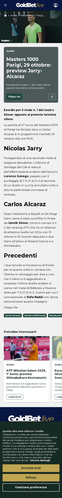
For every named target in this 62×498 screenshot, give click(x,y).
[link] (14, 396)
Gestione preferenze (31, 487)
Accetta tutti (31, 468)
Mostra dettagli (40, 460)
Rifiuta (31, 477)
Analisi (13, 15)
